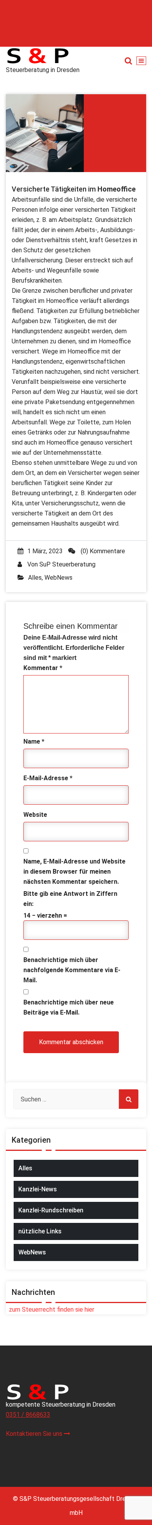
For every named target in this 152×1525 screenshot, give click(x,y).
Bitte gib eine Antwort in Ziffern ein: (70, 899)
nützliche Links (40, 1231)
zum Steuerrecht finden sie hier (50, 1309)
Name (33, 741)
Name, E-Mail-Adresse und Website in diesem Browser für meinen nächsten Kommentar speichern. (74, 871)
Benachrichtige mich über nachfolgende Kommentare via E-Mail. (71, 970)
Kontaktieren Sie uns (35, 1433)
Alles (35, 577)
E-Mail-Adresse (47, 778)
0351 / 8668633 (28, 1414)
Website (35, 814)
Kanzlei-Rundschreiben (50, 1210)
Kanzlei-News (37, 1189)
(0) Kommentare (102, 551)
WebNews (58, 577)
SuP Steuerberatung (67, 564)
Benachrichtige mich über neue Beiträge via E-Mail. (68, 1007)
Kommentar (42, 668)
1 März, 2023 (45, 551)
